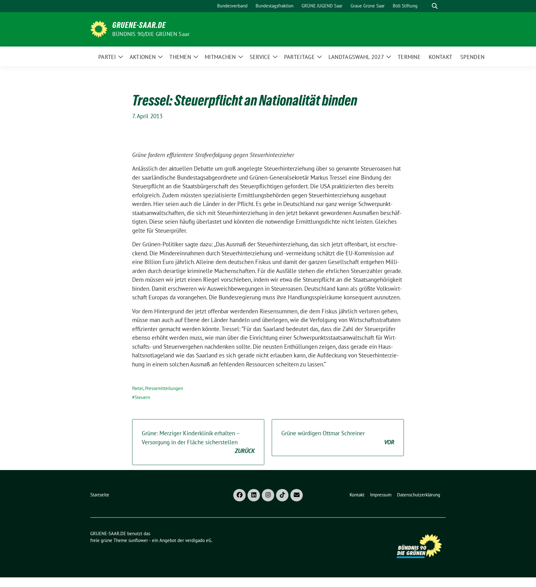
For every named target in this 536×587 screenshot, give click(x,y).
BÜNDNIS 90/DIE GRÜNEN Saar (151, 34)
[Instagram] (268, 495)
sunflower (138, 540)
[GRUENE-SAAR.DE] (98, 28)
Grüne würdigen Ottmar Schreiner (337, 437)
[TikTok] (282, 495)
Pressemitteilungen (164, 388)
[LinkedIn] (254, 495)
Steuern (142, 397)
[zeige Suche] (435, 6)
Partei (137, 388)
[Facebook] (239, 495)
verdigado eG (198, 540)
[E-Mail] (296, 495)
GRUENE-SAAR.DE (139, 25)
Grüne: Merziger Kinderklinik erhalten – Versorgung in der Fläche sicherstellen (198, 442)
